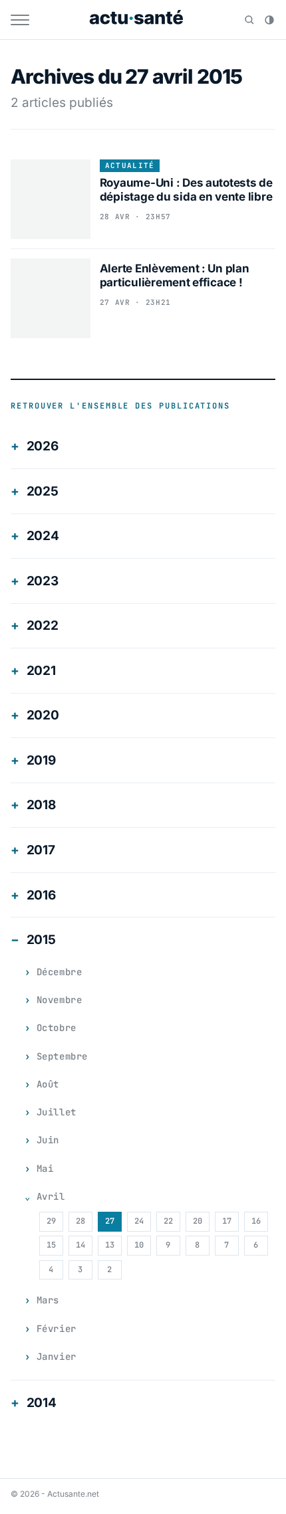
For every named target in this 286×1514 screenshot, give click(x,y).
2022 (43, 625)
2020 (43, 715)
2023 (43, 581)
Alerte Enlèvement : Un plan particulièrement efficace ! (174, 275)
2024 (43, 535)
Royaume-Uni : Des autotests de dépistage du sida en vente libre (186, 189)
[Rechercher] (249, 20)
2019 (41, 760)
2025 (43, 491)
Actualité (130, 165)
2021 (41, 670)
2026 (43, 446)
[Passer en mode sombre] (269, 20)
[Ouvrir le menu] (20, 20)
